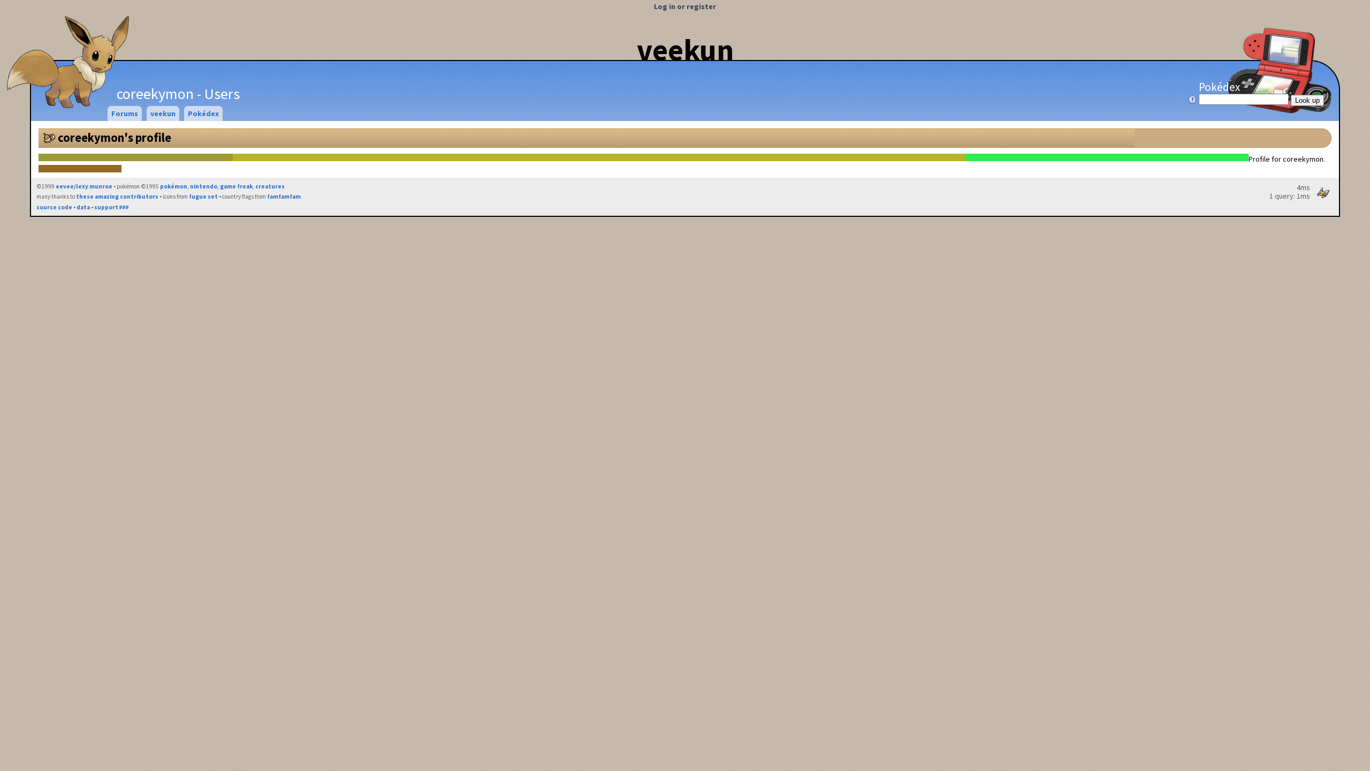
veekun (685, 50)
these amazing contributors (117, 196)
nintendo (203, 186)
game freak (236, 186)
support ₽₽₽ (111, 207)
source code (54, 207)
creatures (270, 186)
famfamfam (284, 196)
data (83, 207)
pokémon (173, 186)
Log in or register (685, 6)
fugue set (203, 196)
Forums (124, 113)
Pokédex (1219, 87)
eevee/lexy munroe (84, 186)
